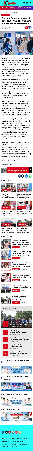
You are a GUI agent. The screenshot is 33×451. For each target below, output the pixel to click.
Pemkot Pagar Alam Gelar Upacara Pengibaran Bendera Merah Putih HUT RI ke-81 (8, 213)
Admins (3, 27)
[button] (24, 3)
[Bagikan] (30, 27)
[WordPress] (13, 432)
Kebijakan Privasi (17, 441)
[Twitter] (22, 176)
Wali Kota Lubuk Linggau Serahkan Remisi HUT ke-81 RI (7, 230)
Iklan (27, 441)
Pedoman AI (5, 441)
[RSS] (19, 432)
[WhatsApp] (30, 176)
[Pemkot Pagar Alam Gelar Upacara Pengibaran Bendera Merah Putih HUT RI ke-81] (8, 205)
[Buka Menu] (27, 3)
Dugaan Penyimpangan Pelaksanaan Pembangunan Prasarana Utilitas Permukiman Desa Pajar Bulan (20, 339)
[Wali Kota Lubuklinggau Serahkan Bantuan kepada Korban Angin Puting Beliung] (8, 187)
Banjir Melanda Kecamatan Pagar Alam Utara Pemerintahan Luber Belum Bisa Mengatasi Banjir (19, 346)
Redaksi (24, 439)
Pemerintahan (5, 15)
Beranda (4, 439)
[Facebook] (19, 176)
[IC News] (9, 3)
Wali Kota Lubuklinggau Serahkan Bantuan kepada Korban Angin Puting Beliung (8, 196)
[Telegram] (26, 176)
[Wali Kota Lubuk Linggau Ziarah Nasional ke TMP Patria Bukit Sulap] (24, 222)
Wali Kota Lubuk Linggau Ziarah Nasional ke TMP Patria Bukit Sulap (23, 230)
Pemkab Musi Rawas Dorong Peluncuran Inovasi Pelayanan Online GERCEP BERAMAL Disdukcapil (24, 196)
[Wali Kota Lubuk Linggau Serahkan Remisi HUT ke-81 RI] (8, 222)
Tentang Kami (14, 439)
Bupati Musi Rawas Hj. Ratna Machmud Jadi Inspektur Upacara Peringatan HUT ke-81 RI (24, 213)
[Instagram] (16, 432)
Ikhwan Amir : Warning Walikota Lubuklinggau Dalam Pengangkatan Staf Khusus (20, 353)
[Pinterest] (9, 432)
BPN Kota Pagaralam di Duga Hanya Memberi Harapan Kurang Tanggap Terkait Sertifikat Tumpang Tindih (19, 332)
